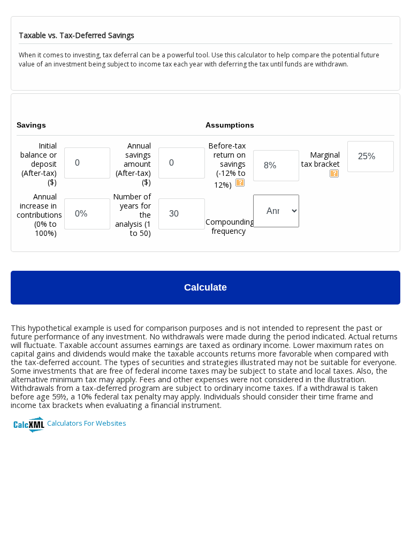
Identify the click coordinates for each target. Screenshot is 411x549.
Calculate (205, 287)
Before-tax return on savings (227, 165)
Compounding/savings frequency (244, 226)
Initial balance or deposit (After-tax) (38, 163)
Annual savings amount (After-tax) (133, 163)
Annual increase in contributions (39, 214)
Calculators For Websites (86, 423)
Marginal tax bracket (320, 159)
